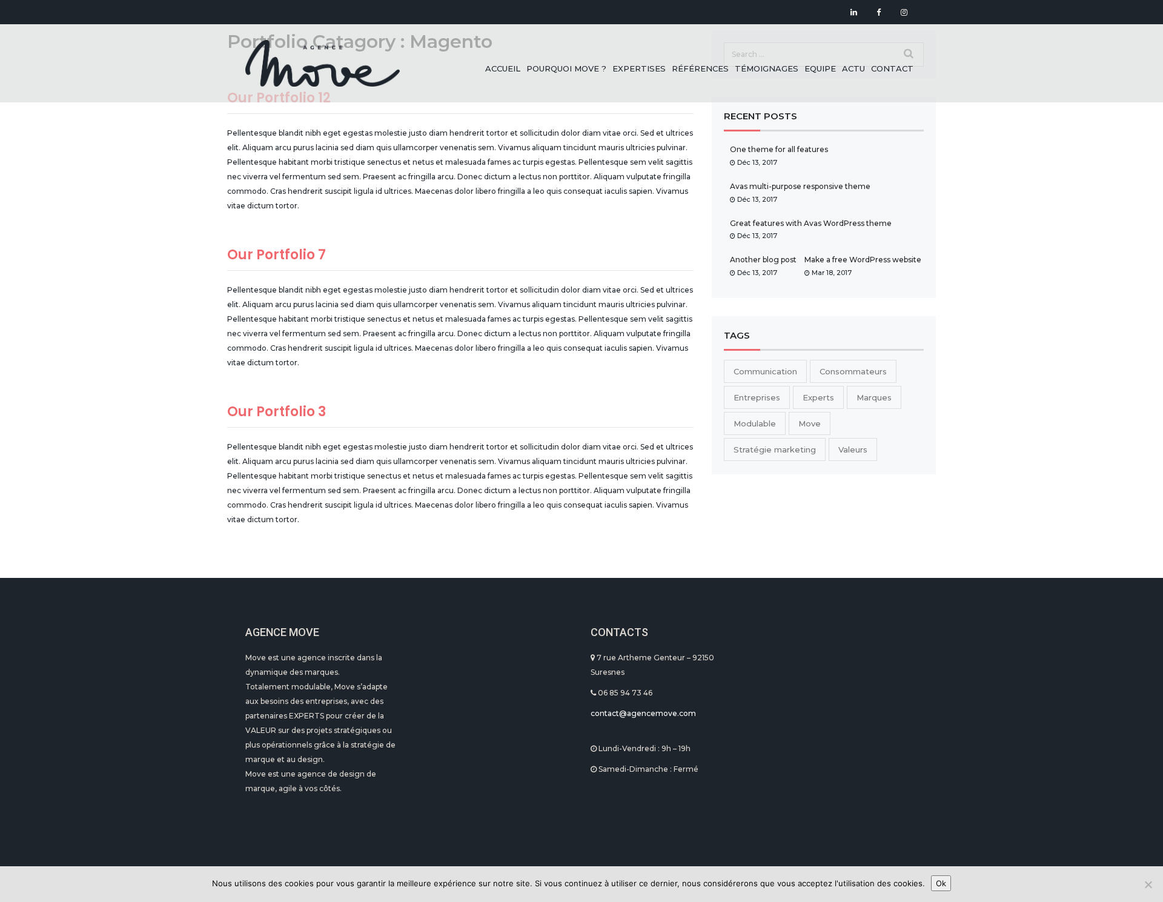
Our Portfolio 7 (276, 254)
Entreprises (757, 397)
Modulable (755, 423)
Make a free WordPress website (862, 259)
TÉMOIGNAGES (766, 68)
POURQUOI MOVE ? (566, 68)
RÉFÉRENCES (700, 68)
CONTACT (892, 68)
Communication (765, 371)
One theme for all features (779, 149)
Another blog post (763, 259)
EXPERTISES (639, 68)
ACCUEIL (502, 68)
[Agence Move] (322, 63)
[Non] (1148, 884)
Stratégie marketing (775, 449)
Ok (941, 883)
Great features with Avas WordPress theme (811, 223)
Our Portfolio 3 (276, 411)
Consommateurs (853, 371)
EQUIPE (820, 68)
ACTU (853, 68)
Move (809, 423)
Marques (874, 397)
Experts (818, 397)
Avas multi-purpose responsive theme (800, 186)
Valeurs (852, 449)
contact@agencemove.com (643, 713)
